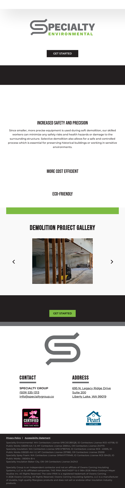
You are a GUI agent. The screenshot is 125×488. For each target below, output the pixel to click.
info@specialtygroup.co (37, 396)
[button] (13, 261)
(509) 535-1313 (29, 392)
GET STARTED (62, 53)
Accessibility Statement (37, 438)
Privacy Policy (13, 438)
